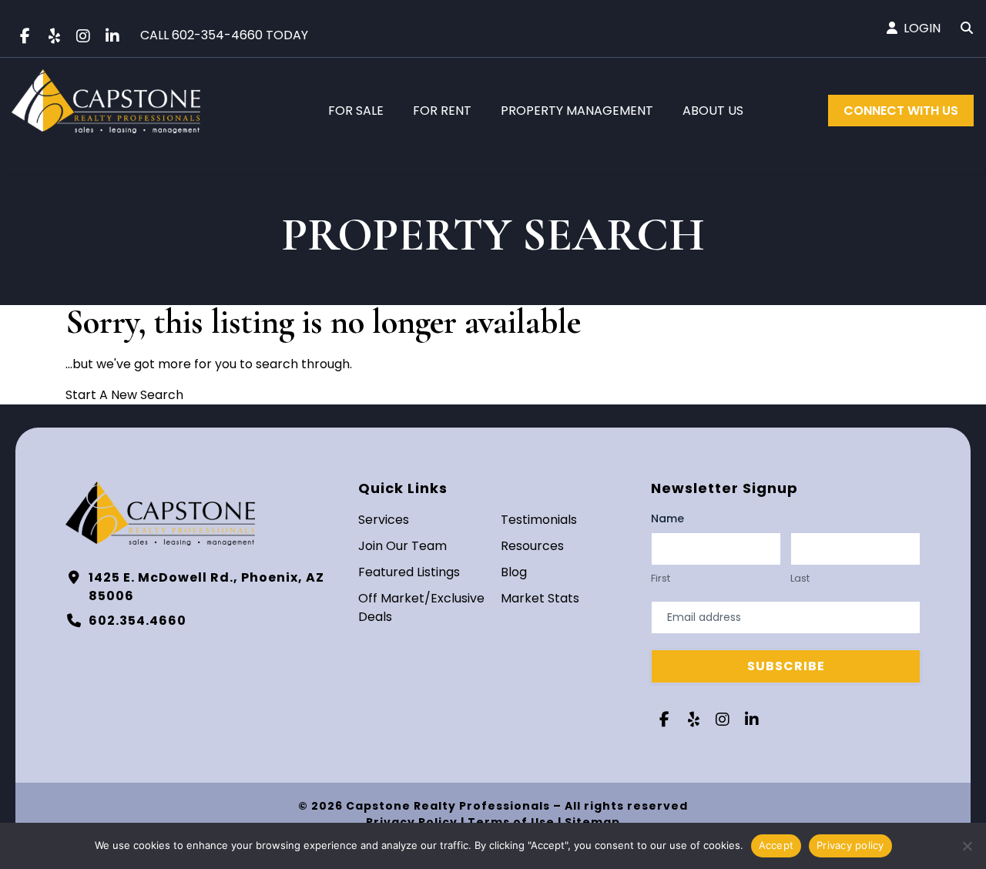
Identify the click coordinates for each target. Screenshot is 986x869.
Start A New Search (124, 395)
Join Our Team (402, 546)
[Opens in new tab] (24, 36)
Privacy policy (850, 845)
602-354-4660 (217, 35)
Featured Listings (409, 572)
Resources (532, 546)
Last (800, 578)
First (660, 578)
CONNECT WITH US (900, 110)
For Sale (356, 110)
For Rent (442, 110)
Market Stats (540, 598)
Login (922, 28)
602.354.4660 (137, 620)
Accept (776, 845)
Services (383, 519)
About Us (712, 110)
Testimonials (539, 519)
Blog (514, 572)
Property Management (577, 110)
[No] (966, 846)
